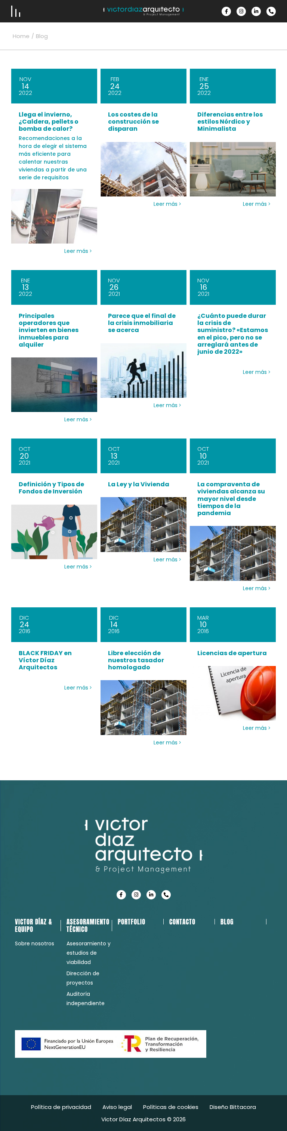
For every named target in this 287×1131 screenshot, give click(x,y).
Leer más (77, 251)
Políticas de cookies (170, 1107)
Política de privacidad (61, 1107)
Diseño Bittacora (233, 1107)
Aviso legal (117, 1107)
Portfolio (131, 922)
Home (21, 36)
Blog (227, 922)
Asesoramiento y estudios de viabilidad (89, 953)
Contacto (182, 922)
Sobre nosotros (34, 943)
